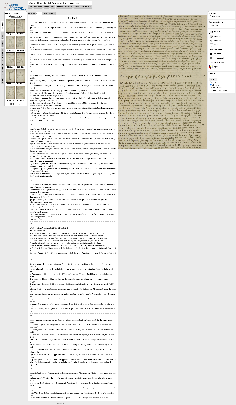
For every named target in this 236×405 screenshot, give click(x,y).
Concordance (3, 72)
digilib (215, 67)
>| (54, 13)
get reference (218, 62)
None (3, 81)
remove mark (218, 58)
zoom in (216, 32)
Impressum (60, 403)
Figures (3, 44)
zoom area (217, 40)
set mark (217, 54)
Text (30, 7)
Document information (82, 7)
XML (52, 7)
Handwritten (3, 53)
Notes (3, 62)
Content (3, 35)
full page (216, 45)
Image (46, 7)
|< (33, 13)
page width (217, 49)
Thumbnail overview (64, 7)
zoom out (217, 36)
